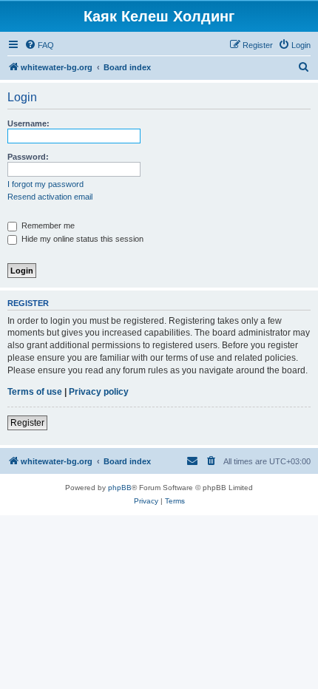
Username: (28, 123)
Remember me (47, 225)
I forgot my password (45, 184)
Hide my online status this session (81, 238)
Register (27, 423)
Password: (28, 156)
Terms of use (34, 392)
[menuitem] (39, 45)
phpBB (120, 487)
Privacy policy (99, 392)
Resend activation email (49, 196)
